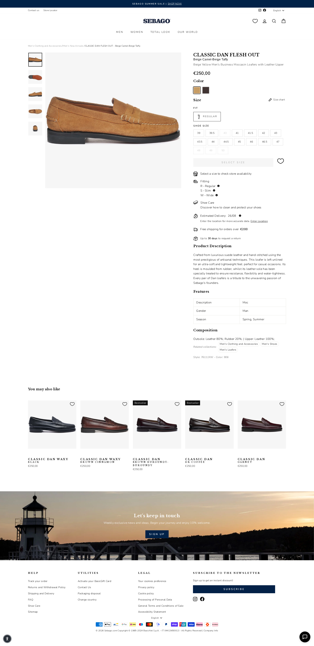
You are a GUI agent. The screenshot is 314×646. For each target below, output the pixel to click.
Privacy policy (146, 587)
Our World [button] (188, 32)
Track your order (37, 581)
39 (198, 133)
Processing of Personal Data (155, 599)
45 (239, 141)
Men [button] (119, 32)
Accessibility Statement (152, 612)
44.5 (226, 141)
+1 (158, 454)
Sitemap (33, 612)
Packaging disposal (89, 593)
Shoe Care (34, 606)
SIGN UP (157, 534)
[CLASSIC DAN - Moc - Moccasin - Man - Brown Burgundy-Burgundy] (135, 454)
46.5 (264, 141)
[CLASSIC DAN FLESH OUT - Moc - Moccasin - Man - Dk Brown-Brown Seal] (205, 90)
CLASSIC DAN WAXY (48, 460)
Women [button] (136, 32)
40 (225, 133)
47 (277, 141)
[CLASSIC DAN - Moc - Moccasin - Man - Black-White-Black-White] (146, 454)
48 (198, 150)
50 (223, 150)
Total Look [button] (160, 32)
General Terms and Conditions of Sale (160, 606)
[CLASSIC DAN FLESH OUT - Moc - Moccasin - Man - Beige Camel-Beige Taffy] (196, 90)
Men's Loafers (228, 349)
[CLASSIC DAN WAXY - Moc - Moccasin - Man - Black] (30, 454)
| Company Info (210, 630)
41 (237, 133)
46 (251, 141)
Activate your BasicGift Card (94, 581)
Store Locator (50, 10)
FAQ (30, 599)
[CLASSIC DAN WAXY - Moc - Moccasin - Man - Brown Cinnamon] (36, 454)
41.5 (250, 133)
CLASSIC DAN (151, 462)
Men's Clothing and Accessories (44, 45)
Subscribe (234, 589)
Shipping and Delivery (41, 593)
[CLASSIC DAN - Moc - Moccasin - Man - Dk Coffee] (152, 454)
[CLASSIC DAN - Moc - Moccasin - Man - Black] (141, 454)
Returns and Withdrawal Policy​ (47, 587)
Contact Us (84, 587)
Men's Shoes (269, 344)
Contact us (33, 10)
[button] (7, 638)
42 (263, 133)
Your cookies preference (152, 581)
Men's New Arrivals (73, 45)
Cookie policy (146, 593)
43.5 (199, 141)
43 (275, 133)
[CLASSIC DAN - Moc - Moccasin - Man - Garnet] (240, 454)
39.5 (211, 133)
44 (213, 141)
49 (210, 150)
